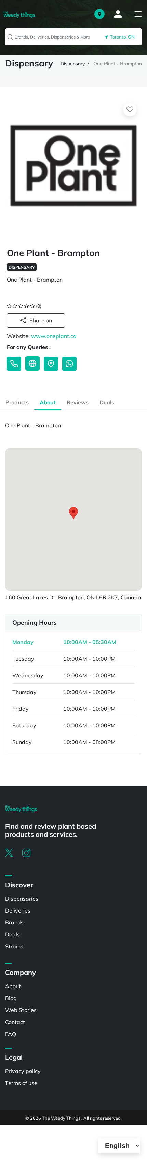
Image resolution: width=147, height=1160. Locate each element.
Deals (106, 402)
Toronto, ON (121, 37)
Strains (14, 946)
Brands (14, 922)
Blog (11, 998)
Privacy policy (23, 1071)
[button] (73, 513)
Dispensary (73, 64)
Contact (15, 1022)
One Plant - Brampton (117, 64)
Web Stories (21, 1010)
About (48, 402)
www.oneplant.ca (54, 336)
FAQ (10, 1033)
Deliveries (17, 910)
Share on (40, 320)
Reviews (78, 402)
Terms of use (21, 1083)
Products (17, 402)
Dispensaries (21, 898)
